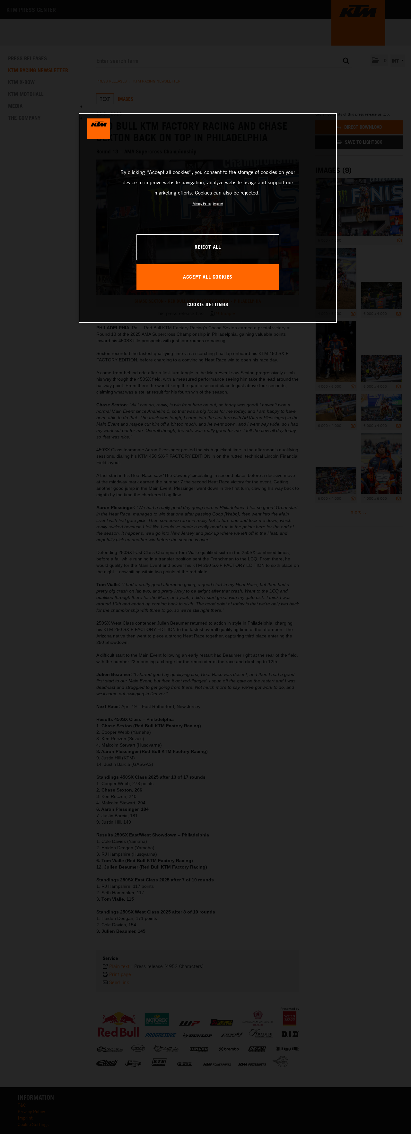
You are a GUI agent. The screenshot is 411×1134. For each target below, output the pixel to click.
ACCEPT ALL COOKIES (207, 276)
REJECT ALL (208, 247)
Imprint (218, 203)
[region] (208, 218)
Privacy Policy (201, 203)
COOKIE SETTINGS (208, 304)
